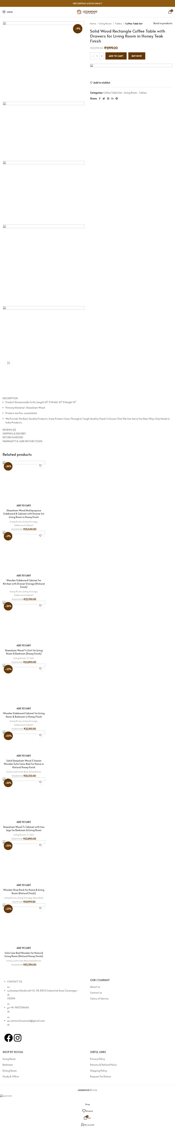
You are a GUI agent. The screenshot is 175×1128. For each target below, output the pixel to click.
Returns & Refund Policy (103, 1064)
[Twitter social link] (104, 98)
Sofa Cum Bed (21, 771)
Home (93, 23)
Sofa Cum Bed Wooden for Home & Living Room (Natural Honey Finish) (24, 954)
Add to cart (116, 55)
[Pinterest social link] (108, 98)
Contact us (96, 992)
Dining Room (10, 1070)
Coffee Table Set (134, 23)
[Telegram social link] (117, 98)
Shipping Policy (98, 1070)
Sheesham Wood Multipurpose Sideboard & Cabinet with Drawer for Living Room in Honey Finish (23, 514)
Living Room (105, 23)
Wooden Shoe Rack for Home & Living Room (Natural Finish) (23, 891)
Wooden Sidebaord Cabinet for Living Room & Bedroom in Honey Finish (24, 715)
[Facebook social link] (100, 98)
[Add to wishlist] (40, 466)
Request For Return (100, 1076)
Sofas (9, 771)
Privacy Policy (97, 1059)
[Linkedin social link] (112, 98)
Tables (118, 23)
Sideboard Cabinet (23, 525)
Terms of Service (99, 998)
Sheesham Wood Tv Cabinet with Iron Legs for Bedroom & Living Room (23, 828)
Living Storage (30, 521)
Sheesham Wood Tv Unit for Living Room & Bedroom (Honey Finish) (24, 652)
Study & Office (11, 1076)
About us (95, 986)
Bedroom (8, 1064)
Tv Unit (30, 658)
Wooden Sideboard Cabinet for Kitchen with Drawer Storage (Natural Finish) (24, 584)
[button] (24, 505)
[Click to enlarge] (8, 362)
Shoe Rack (38, 897)
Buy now (137, 55)
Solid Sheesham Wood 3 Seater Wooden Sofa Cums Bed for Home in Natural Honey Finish (24, 764)
